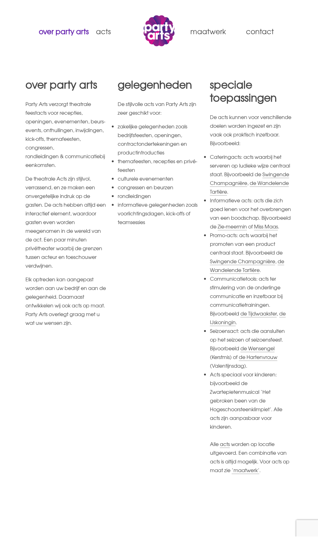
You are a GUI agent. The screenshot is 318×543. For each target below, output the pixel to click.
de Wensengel (257, 348)
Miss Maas (266, 226)
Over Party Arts (61, 31)
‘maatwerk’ (245, 470)
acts (225, 444)
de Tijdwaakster (258, 313)
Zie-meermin (232, 226)
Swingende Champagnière (242, 261)
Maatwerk (208, 31)
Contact (260, 31)
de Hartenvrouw (258, 357)
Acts (103, 31)
